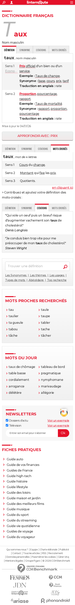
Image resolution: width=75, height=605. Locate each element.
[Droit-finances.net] (55, 585)
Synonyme (24, 50)
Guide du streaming (22, 520)
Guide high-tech (19, 476)
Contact (16, 553)
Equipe (34, 549)
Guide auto (15, 459)
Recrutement (55, 553)
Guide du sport (18, 515)
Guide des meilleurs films (25, 504)
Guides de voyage (20, 531)
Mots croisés (59, 50)
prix (59, 81)
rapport (25, 99)
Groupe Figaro (32, 560)
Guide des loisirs (19, 492)
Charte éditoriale (48, 549)
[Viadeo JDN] (55, 593)
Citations (41, 50)
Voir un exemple (58, 420)
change (39, 165)
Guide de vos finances (23, 465)
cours (51, 81)
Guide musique (18, 509)
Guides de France (20, 470)
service (24, 71)
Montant (26, 173)
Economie (12, 71)
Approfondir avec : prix (38, 136)
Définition (10, 149)
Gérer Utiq (63, 557)
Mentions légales (14, 560)
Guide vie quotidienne (23, 526)
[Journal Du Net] (20, 585)
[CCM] (55, 577)
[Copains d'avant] (20, 593)
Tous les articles (31, 553)
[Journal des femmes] (20, 577)
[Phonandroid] (55, 600)
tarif (66, 81)
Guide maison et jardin (24, 498)
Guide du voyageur (21, 537)
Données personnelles (17, 557)
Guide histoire (17, 481)
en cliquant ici (62, 187)
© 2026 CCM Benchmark (56, 560)
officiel (30, 66)
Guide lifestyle (17, 487)
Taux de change (47, 76)
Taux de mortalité (48, 104)
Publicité (64, 549)
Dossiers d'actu (18, 420)
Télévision (14, 425)
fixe (42, 173)
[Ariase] (20, 601)
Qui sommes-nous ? (17, 549)
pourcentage (47, 94)
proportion (59, 109)
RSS (44, 553)
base (41, 81)
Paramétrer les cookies (44, 557)
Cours (23, 165)
